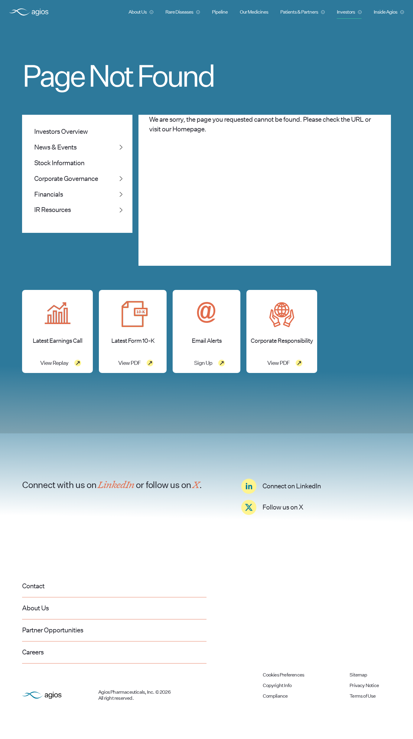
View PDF (129, 363)
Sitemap (358, 675)
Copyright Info (277, 685)
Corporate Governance (66, 178)
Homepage (188, 129)
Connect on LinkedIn (291, 486)
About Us (35, 608)
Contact (33, 586)
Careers (33, 652)
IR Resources (52, 210)
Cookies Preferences (283, 675)
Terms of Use (363, 696)
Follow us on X (282, 507)
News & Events (55, 147)
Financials (48, 194)
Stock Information (59, 163)
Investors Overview (61, 131)
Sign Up (203, 363)
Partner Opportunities (52, 630)
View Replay (54, 363)
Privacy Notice (364, 685)
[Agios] (28, 12)
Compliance (275, 696)
